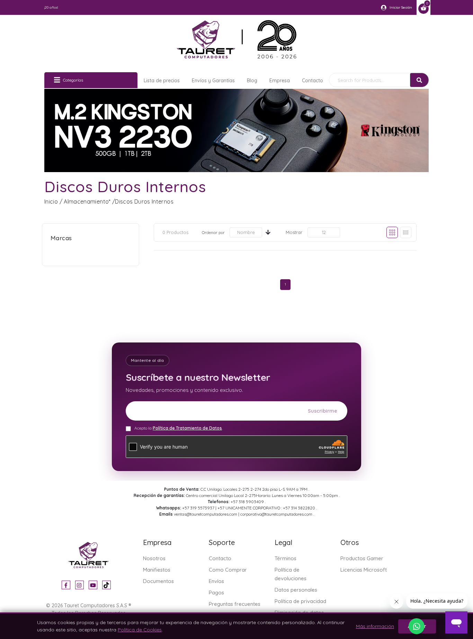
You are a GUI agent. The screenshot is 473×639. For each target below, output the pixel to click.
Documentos (158, 581)
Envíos (216, 581)
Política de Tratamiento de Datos (187, 428)
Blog (252, 80)
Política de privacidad (300, 601)
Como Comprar (228, 569)
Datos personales (296, 589)
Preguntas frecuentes (234, 604)
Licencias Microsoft (363, 569)
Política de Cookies (140, 630)
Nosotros (154, 558)
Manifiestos (156, 569)
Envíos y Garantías (213, 80)
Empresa (279, 80)
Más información (375, 626)
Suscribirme (322, 411)
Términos (285, 558)
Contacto (312, 80)
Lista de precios (162, 80)
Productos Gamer (361, 558)
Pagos (216, 592)
